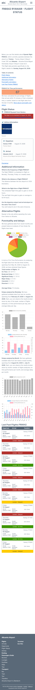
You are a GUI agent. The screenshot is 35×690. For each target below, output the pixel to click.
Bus (3, 671)
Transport (5, 669)
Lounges (4, 660)
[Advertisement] (17, 34)
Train (3, 674)
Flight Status (6, 75)
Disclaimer (19, 686)
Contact (25, 686)
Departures (5, 646)
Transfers (5, 678)
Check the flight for (17, 117)
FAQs (3, 664)
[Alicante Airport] (4, 3)
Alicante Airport (18, 2)
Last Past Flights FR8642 (10, 84)
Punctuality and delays (9, 82)
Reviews (4, 657)
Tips (3, 667)
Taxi (3, 676)
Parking (4, 653)
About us (30, 686)
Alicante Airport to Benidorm (11, 681)
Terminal (20, 641)
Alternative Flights (7, 79)
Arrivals (4, 644)
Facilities (4, 662)
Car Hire (20, 644)
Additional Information (9, 77)
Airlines (4, 651)
